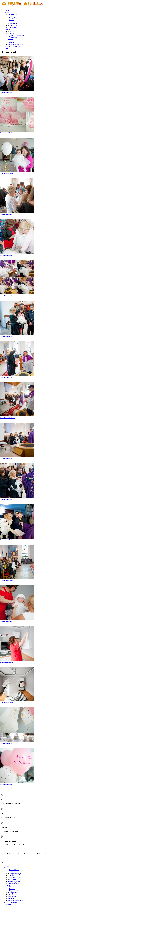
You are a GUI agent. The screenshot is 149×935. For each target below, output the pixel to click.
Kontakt (8, 48)
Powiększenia (12, 41)
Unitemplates (47, 854)
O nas (7, 10)
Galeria (6, 12)
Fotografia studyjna (15, 18)
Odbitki (11, 31)
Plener (10, 16)
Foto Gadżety (13, 24)
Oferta (7, 29)
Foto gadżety (13, 37)
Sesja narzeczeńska (14, 26)
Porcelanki (11, 43)
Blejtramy (11, 39)
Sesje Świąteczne (14, 22)
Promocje (12, 33)
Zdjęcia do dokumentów (16, 35)
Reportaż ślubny (14, 14)
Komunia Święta (14, 27)
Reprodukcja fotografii (16, 45)
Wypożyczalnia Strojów (12, 46)
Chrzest (11, 20)
